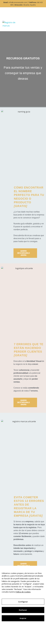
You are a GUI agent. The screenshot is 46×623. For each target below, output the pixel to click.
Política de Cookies (23, 592)
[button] (38, 26)
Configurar (23, 602)
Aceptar (23, 618)
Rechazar (23, 610)
